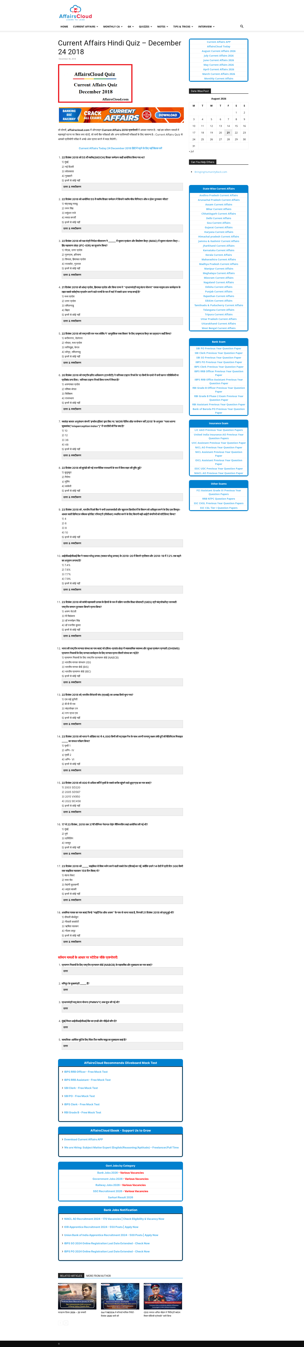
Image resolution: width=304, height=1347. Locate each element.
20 (220, 132)
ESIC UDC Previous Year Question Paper (219, 468)
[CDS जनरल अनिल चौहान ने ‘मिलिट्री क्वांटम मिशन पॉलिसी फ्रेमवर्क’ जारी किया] (163, 1296)
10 (193, 126)
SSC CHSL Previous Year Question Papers (218, 503)
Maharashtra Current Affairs (219, 259)
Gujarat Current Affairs (219, 227)
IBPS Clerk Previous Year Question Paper (218, 366)
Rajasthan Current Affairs (218, 296)
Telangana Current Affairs (218, 309)
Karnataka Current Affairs (218, 250)
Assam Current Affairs (218, 204)
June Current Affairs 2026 (218, 60)
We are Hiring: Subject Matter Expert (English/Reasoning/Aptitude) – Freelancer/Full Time (121, 1147)
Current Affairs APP (219, 42)
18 (202, 132)
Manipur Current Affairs (218, 268)
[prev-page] (60, 1323)
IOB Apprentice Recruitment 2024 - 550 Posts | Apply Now (101, 1227)
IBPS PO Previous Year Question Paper (218, 362)
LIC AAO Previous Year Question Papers (219, 430)
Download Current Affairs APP (83, 1139)
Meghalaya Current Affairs (219, 273)
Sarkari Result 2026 (120, 1197)
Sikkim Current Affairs (218, 300)
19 (211, 132)
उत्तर (65, 971)
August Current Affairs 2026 (219, 51)
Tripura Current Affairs (219, 314)
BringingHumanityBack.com (211, 172)
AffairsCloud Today (218, 46)
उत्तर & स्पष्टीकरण (72, 186)
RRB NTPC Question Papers (218, 498)
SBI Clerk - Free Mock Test (81, 1088)
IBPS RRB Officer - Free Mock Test (86, 1071)
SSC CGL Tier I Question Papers (219, 507)
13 (220, 126)
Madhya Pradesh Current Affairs (218, 264)
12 (211, 126)
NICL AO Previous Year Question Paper (218, 447)
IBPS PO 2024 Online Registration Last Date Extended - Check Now (107, 1251)
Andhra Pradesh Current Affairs (219, 195)
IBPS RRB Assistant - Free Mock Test (87, 1080)
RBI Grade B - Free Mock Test (82, 1112)
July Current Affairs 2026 (219, 55)
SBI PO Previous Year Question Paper (218, 348)
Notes (161, 26)
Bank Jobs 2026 (120, 1172)
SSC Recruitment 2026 (120, 1191)
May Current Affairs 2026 (219, 64)
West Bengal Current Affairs (219, 328)
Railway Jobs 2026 (121, 1185)
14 (228, 126)
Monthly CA (111, 26)
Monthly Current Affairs (218, 78)
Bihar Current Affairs (218, 209)
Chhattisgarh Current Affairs (218, 213)
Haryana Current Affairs (218, 232)
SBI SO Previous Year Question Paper (218, 357)
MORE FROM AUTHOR (98, 1275)
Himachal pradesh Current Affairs (218, 236)
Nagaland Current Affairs (219, 282)
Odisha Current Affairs (218, 287)
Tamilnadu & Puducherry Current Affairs (218, 305)
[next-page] (66, 1323)
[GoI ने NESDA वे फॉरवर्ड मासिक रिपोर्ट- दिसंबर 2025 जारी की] (120, 1296)
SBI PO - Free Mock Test (79, 1096)
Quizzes (144, 26)
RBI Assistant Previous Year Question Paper (218, 404)
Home (64, 26)
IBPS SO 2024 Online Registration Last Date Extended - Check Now (107, 1243)
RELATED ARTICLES (71, 1275)
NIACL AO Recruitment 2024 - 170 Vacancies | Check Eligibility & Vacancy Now (114, 1219)
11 (202, 126)
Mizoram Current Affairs (218, 277)
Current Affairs (84, 26)
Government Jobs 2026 (120, 1179)
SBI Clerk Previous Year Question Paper (219, 353)
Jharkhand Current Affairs (219, 245)
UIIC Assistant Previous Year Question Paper (219, 442)
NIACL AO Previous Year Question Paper (218, 473)
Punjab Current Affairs (218, 291)
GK (129, 26)
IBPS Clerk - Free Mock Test (82, 1104)
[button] (242, 27)
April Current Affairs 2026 (218, 69)
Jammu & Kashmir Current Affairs (218, 241)
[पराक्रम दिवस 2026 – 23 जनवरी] (77, 1296)
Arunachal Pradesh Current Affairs (219, 200)
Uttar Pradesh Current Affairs (219, 319)
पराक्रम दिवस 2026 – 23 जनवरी (72, 1312)
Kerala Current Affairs (218, 255)
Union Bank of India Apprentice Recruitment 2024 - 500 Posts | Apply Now (111, 1235)
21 (228, 132)
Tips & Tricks (181, 26)
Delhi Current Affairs (218, 218)
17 (193, 132)
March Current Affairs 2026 (218, 74)
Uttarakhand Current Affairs (218, 323)
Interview (205, 26)
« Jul (191, 151)
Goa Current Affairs (218, 222)
